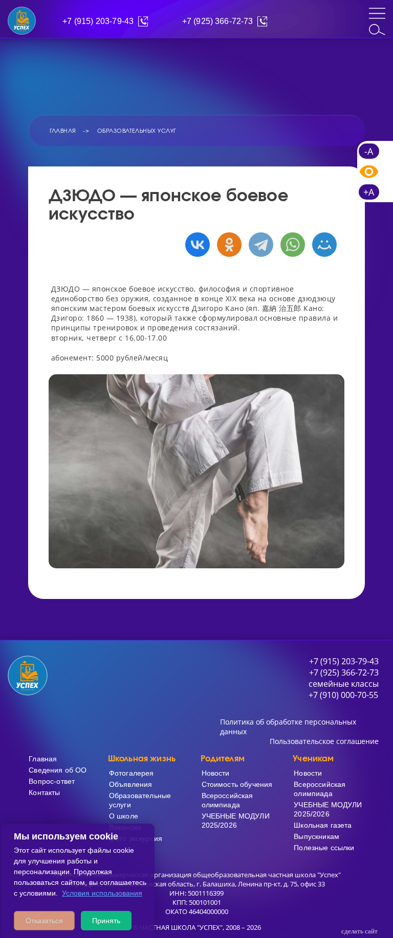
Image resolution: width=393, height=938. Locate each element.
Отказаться (44, 921)
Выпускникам (316, 836)
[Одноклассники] (227, 244)
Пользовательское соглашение (324, 741)
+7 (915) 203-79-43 (98, 21)
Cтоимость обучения (237, 784)
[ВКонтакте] (195, 244)
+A (368, 192)
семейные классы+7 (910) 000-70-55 (344, 689)
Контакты (44, 792)
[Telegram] (258, 244)
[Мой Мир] (322, 244)
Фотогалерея (131, 773)
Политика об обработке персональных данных (288, 726)
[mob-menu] (377, 13)
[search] (377, 29)
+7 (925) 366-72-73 (217, 21)
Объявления (130, 784)
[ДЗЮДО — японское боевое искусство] (196, 471)
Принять (106, 921)
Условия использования (102, 893)
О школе (123, 816)
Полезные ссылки (324, 848)
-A (368, 151)
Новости (216, 773)
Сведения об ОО (57, 770)
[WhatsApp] (290, 244)
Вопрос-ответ (52, 781)
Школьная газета (323, 825)
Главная (43, 759)
